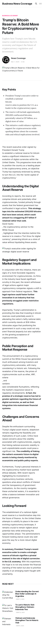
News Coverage (18, 58)
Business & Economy (10, 15)
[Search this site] (36, 3)
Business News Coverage (17, 3)
